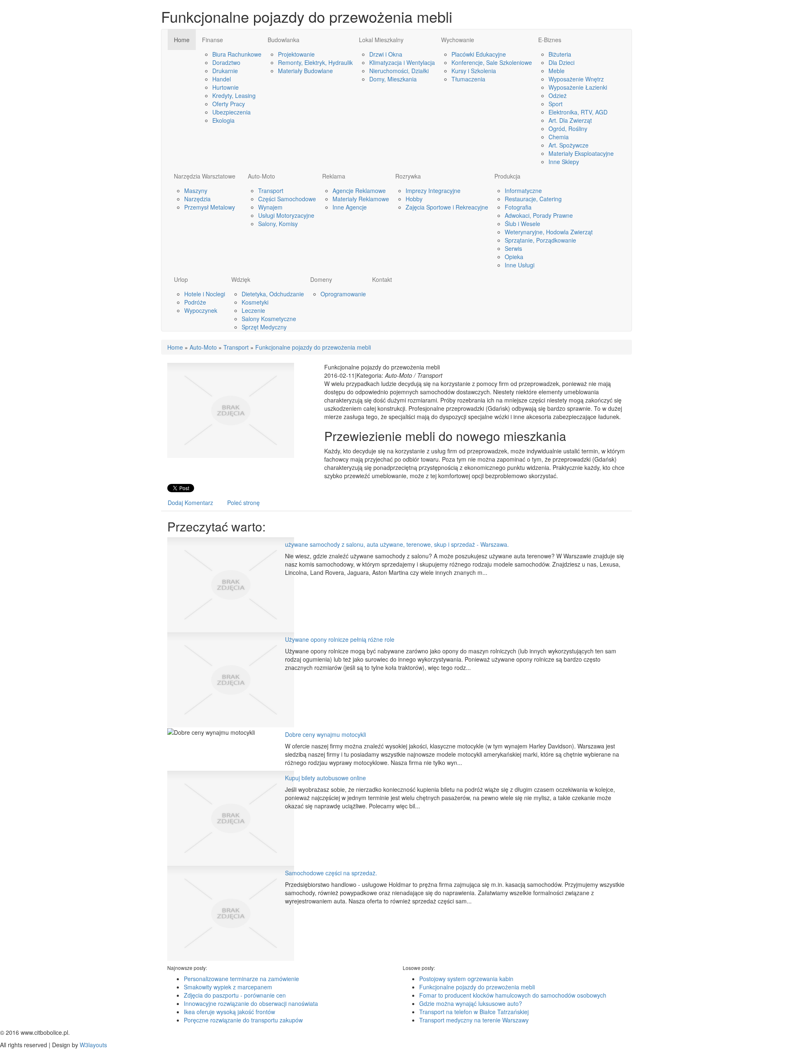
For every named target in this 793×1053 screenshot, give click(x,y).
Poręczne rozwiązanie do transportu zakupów (243, 1020)
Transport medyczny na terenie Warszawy (474, 1020)
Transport (236, 347)
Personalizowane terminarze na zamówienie (241, 978)
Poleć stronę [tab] (243, 502)
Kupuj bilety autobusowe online (325, 778)
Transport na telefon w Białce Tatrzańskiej (474, 1012)
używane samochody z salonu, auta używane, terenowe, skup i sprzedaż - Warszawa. (397, 544)
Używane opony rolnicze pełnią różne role (339, 639)
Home (175, 347)
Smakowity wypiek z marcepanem (228, 987)
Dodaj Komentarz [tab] (190, 502)
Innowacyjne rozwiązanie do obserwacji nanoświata (251, 1003)
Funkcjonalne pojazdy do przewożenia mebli (313, 347)
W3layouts (93, 1045)
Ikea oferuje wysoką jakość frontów (229, 1012)
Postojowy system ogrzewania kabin (466, 978)
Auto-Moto (203, 347)
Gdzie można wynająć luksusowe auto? (470, 1003)
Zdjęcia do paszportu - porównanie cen (235, 995)
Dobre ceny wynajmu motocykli (325, 734)
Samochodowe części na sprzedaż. (331, 873)
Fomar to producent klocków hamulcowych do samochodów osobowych (512, 995)
